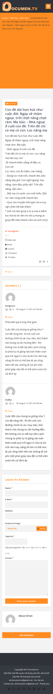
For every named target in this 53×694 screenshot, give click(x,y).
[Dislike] (43, 261)
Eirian (9, 244)
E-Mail (9, 499)
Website (9, 510)
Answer (9, 558)
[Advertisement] (26, 62)
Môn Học (14, 18)
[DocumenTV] (20, 6)
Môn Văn (24, 18)
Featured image (12, 523)
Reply (10, 317)
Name (8, 488)
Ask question (27, 635)
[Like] (40, 261)
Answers (12, 253)
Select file (12, 528)
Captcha (9, 536)
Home (5, 18)
